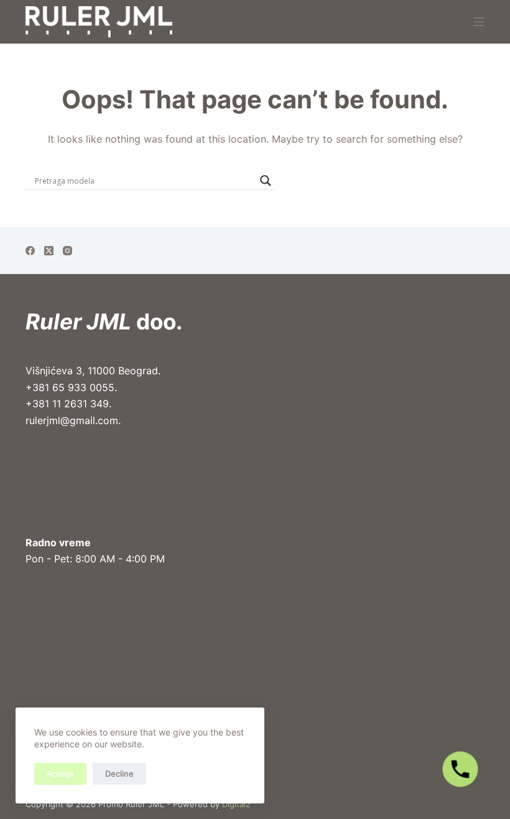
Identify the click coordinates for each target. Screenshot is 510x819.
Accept (60, 774)
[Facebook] (30, 250)
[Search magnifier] (265, 180)
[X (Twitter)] (48, 250)
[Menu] (478, 21)
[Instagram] (67, 250)
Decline (119, 774)
